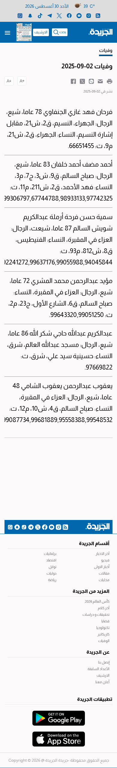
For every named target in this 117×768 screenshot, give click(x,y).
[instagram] (88, 15)
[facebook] (69, 15)
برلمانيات (50, 554)
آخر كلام (104, 608)
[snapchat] (30, 15)
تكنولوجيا (103, 628)
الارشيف (40, 32)
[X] (59, 15)
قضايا (105, 621)
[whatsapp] (20, 15)
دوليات (51, 573)
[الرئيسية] (100, 32)
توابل (52, 567)
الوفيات (104, 641)
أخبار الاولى (102, 567)
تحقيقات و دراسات (96, 614)
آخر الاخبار (103, 554)
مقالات (104, 573)
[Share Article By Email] (100, 81)
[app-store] (58, 736)
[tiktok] (40, 15)
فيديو (105, 560)
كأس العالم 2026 (97, 601)
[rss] (98, 15)
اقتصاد (51, 560)
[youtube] (79, 15)
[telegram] (49, 15)
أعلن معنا (102, 682)
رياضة (52, 580)
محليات (104, 580)
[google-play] (58, 715)
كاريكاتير (104, 634)
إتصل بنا (104, 662)
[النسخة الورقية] (24, 32)
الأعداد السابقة (99, 669)
